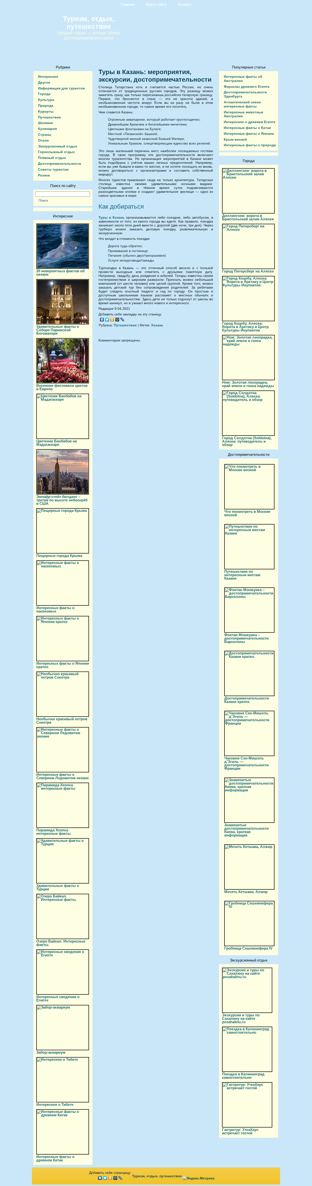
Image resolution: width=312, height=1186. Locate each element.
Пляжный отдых (52, 158)
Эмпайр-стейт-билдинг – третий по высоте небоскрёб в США (62, 500)
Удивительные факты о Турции (57, 887)
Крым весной (235, 139)
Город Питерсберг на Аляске (248, 271)
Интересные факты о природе (250, 145)
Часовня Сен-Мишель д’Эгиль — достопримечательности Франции (246, 763)
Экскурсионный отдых (57, 146)
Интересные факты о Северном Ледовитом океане (62, 776)
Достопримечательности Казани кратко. (246, 700)
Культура (46, 100)
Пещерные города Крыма (59, 556)
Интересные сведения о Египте (57, 998)
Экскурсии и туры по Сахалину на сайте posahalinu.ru (241, 1018)
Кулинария (47, 129)
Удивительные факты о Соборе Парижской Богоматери (57, 329)
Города (44, 94)
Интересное (48, 76)
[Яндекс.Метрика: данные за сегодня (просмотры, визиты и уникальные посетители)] (198, 1178)
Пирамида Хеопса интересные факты (53, 832)
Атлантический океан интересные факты (242, 104)
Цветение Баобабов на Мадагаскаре (56, 443)
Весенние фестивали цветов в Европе (62, 387)
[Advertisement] (156, 390)
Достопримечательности (59, 163)
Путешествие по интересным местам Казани (242, 574)
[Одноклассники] (112, 319)
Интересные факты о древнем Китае (55, 1158)
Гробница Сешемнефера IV (248, 948)
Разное (44, 175)
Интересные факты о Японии (249, 134)
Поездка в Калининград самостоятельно (243, 1075)
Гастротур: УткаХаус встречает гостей (240, 1131)
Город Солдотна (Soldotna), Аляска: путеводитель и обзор (247, 441)
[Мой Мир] (117, 319)
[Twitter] (107, 319)
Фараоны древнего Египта (246, 86)
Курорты (45, 111)
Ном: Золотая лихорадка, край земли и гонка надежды (248, 384)
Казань (157, 325)
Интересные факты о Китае (247, 128)
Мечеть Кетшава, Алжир (246, 892)
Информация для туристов (61, 88)
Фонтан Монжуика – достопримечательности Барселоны (246, 638)
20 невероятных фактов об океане (60, 272)
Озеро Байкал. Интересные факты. (60, 943)
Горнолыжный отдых (56, 152)
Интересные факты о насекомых (55, 609)
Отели (43, 140)
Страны (44, 134)
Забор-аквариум (50, 1052)
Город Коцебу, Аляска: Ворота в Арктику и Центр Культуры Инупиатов (245, 326)
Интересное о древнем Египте (249, 122)
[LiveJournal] (122, 319)
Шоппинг (45, 123)
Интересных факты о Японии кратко (62, 665)
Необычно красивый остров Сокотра (61, 720)
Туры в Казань (111, 217)
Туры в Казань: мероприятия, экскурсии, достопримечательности (155, 75)
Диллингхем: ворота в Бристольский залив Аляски (248, 217)
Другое (44, 82)
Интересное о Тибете (54, 1104)
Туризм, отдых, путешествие (89, 22)
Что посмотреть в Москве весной (247, 513)
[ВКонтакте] (102, 319)
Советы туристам (53, 169)
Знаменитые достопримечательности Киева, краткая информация (246, 830)
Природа (45, 105)
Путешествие (49, 117)
